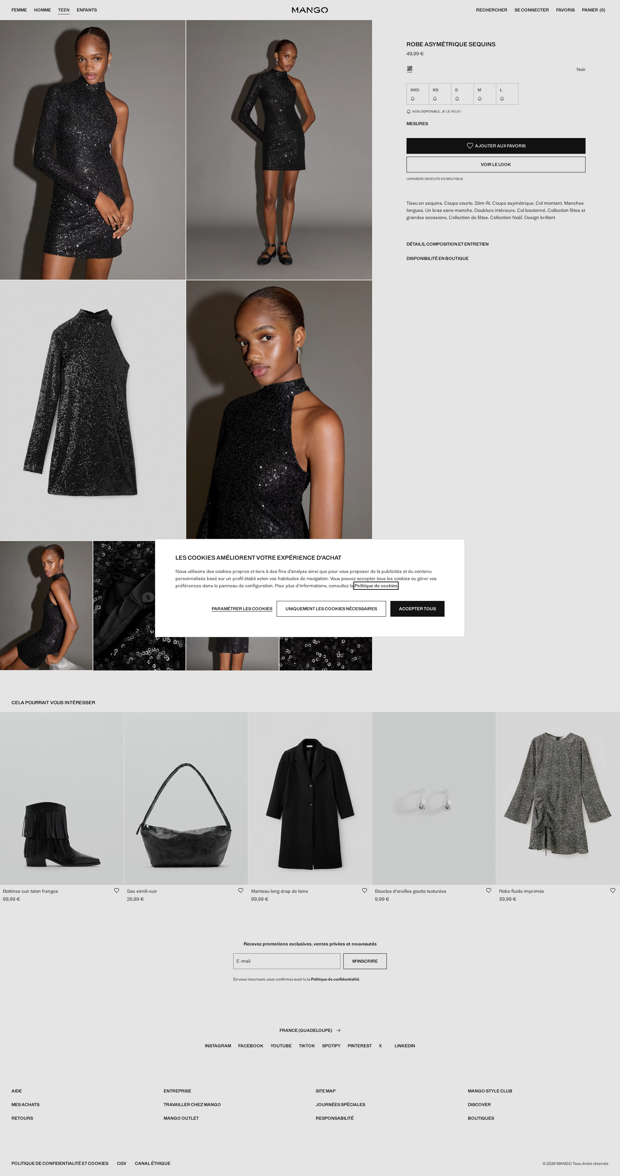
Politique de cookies (376, 586)
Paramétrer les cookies (242, 609)
